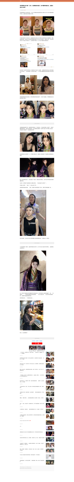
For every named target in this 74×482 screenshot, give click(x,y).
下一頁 (37, 343)
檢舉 (25, 10)
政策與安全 (23, 468)
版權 (28, 468)
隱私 (26, 468)
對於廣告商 (30, 468)
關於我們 (21, 468)
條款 (25, 468)
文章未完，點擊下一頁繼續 (37, 340)
